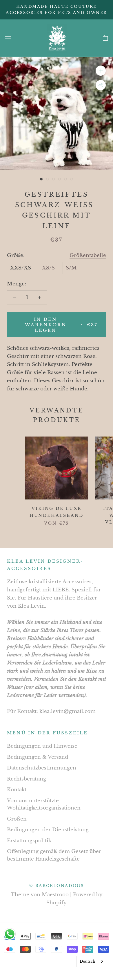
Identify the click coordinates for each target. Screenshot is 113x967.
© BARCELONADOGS (56, 885)
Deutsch (87, 961)
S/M (71, 268)
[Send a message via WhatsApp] (10, 934)
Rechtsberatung (26, 779)
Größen (17, 819)
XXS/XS (20, 268)
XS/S (48, 268)
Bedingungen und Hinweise (42, 746)
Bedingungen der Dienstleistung (48, 830)
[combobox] (91, 961)
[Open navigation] (8, 38)
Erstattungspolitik (29, 841)
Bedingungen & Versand (37, 757)
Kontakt (16, 790)
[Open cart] (105, 38)
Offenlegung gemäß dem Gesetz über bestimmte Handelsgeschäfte (54, 855)
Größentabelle (88, 255)
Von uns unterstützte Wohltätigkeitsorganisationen (44, 804)
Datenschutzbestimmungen (41, 768)
